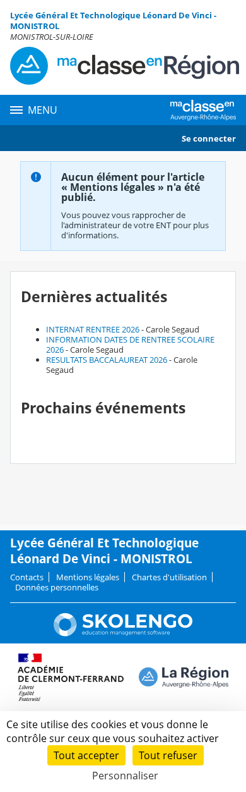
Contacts (27, 577)
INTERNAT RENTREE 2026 (92, 329)
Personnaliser (125, 776)
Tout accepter (86, 755)
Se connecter (209, 138)
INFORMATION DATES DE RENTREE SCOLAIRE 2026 (130, 344)
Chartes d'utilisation (169, 577)
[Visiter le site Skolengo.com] (123, 633)
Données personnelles (56, 587)
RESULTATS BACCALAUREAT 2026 (106, 359)
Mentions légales (87, 577)
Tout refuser (168, 755)
